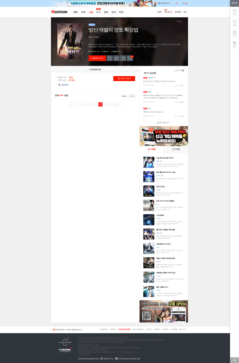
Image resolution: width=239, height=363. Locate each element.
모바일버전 (103, 329)
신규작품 (176, 149)
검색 (183, 3)
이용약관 (113, 329)
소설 (91, 12)
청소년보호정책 (138, 329)
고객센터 (149, 329)
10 (115, 104)
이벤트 (159, 12)
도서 (98, 12)
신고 (180, 21)
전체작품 (174, 329)
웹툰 (75, 12)
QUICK (235, 3)
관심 (234, 25)
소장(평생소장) (95, 69)
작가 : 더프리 (93, 37)
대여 (234, 46)
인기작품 (152, 149)
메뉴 (185, 12)
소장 (234, 36)
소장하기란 (63, 85)
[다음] (120, 104)
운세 (113, 12)
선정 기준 (177, 70)
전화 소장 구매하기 (124, 78)
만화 (83, 12)
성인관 (166, 12)
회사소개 (182, 329)
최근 (234, 14)
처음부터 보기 (97, 58)
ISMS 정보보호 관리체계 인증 (129, 359)
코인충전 (178, 12)
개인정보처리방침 (124, 329)
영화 (106, 12)
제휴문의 (157, 329)
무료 (121, 12)
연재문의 (166, 329)
